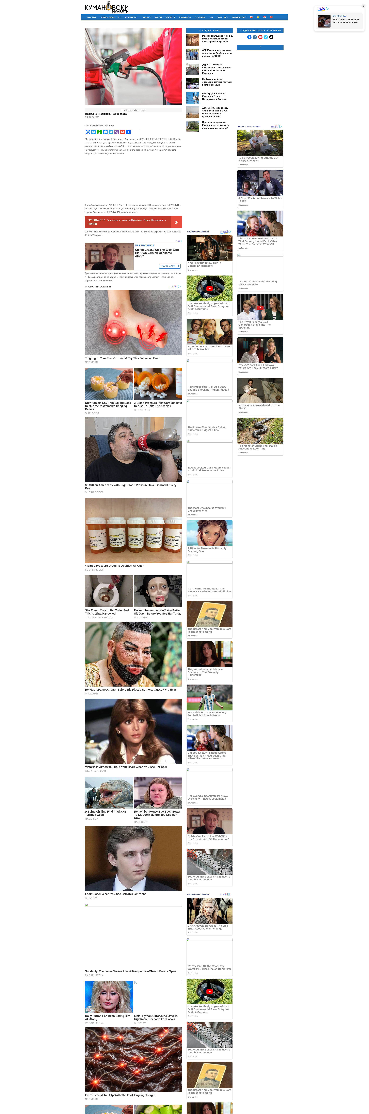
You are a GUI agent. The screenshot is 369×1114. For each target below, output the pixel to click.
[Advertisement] (260, 71)
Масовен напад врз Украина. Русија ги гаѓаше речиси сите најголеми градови (217, 39)
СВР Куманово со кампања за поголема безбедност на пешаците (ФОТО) (217, 53)
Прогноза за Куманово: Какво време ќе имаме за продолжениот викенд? (215, 125)
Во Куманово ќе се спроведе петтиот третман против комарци (217, 82)
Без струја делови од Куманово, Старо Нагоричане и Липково (214, 96)
